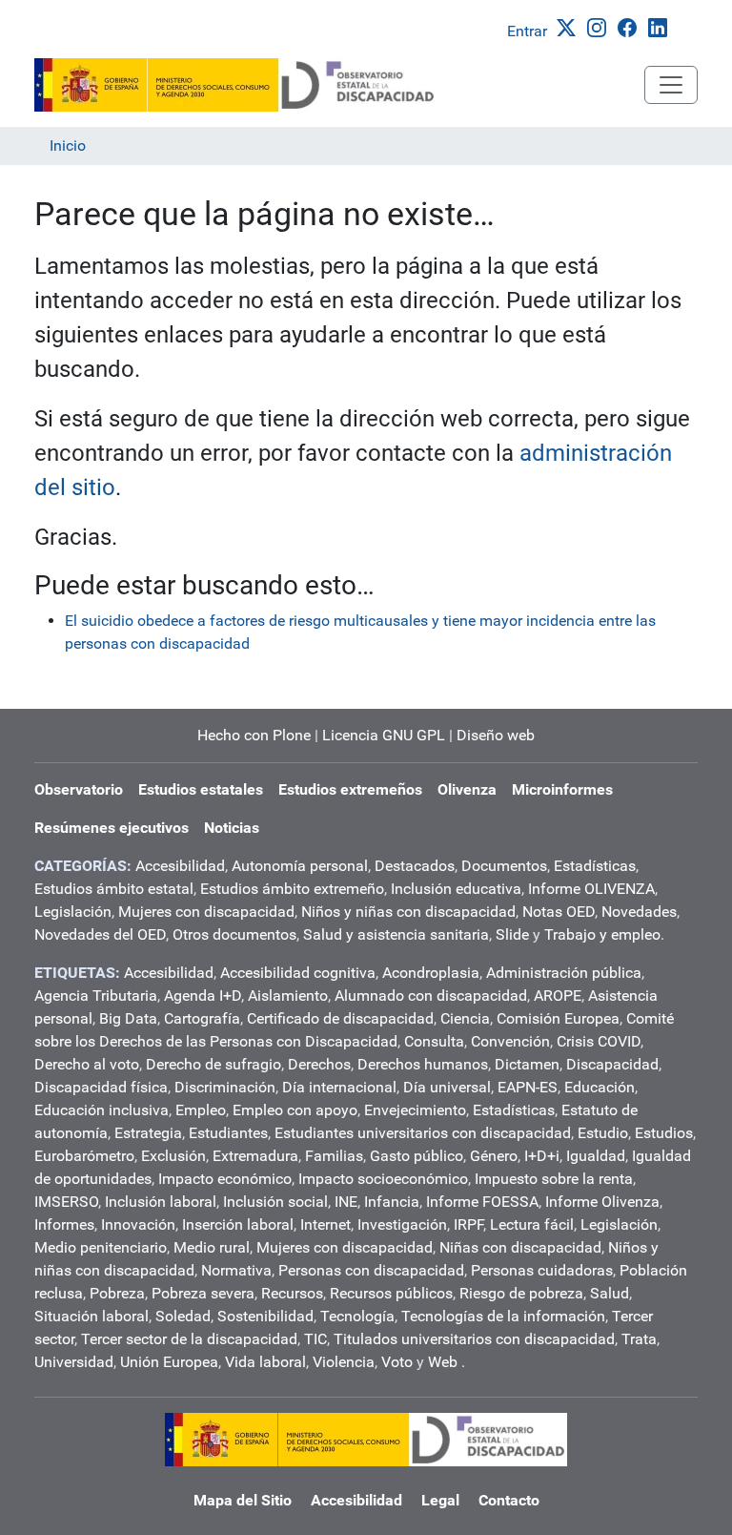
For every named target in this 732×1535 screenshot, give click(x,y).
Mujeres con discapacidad (206, 911)
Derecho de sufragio (213, 1064)
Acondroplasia (430, 973)
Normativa (236, 1270)
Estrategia (148, 1133)
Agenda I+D (202, 995)
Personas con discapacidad (371, 1270)
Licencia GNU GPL (383, 735)
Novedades (639, 911)
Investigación (402, 1224)
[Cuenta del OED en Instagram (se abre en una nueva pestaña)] (600, 26)
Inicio (68, 145)
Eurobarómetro (84, 1156)
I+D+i (541, 1156)
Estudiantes (228, 1133)
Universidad (73, 1362)
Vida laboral (265, 1362)
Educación (599, 1087)
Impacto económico (225, 1179)
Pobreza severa (203, 1293)
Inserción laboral (238, 1224)
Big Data (128, 1018)
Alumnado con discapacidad (431, 995)
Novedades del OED (100, 934)
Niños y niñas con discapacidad (408, 911)
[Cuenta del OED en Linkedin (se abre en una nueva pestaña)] (661, 26)
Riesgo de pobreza (521, 1293)
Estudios (664, 1133)
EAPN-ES (528, 1087)
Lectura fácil (532, 1224)
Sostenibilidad (265, 1316)
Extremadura (255, 1156)
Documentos (504, 866)
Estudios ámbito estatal (113, 889)
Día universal (447, 1087)
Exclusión (173, 1156)
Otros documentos (234, 934)
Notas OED (558, 911)
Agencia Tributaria (95, 995)
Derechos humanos (422, 1064)
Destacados (415, 866)
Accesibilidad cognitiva (298, 973)
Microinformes (562, 789)
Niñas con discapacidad (520, 1247)
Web (443, 1362)
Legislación (73, 911)
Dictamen (527, 1064)
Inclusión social (275, 1202)
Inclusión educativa (456, 889)
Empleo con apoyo (295, 1110)
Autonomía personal (300, 866)
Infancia (391, 1202)
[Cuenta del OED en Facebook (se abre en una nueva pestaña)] (631, 26)
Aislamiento (288, 995)
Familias (334, 1156)
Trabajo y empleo (602, 934)
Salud (609, 1293)
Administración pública (563, 973)
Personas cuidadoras (542, 1270)
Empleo (200, 1110)
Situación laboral (91, 1316)
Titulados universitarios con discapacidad (474, 1339)
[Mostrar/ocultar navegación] (671, 85)
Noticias (231, 828)
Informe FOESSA (482, 1202)
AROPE (557, 995)
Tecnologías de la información (503, 1316)
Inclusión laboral (160, 1202)
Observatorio (78, 789)
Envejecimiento (415, 1110)
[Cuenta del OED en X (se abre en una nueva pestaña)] (570, 26)
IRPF (468, 1224)
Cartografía (202, 1018)
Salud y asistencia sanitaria (396, 934)
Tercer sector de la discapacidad (189, 1339)
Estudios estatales (200, 789)
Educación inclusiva (101, 1110)
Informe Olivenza (602, 1202)
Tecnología (357, 1316)
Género (494, 1156)
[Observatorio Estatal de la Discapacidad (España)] (235, 85)
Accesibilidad (180, 866)
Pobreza (117, 1293)
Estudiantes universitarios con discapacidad (422, 1133)
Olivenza (467, 789)
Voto (397, 1362)
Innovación (138, 1224)
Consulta (434, 1041)
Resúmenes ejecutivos (111, 828)
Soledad (183, 1316)
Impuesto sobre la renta (554, 1179)
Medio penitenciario (100, 1247)
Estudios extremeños (350, 789)
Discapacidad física (101, 1087)
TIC (315, 1339)
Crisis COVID (598, 1041)
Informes (64, 1224)
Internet (325, 1224)
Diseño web (496, 735)
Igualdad (595, 1156)
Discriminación (224, 1087)
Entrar (527, 31)
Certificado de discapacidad (340, 1018)
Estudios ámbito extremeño (292, 889)
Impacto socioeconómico (383, 1179)
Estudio (603, 1133)
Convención (510, 1041)
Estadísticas (595, 866)
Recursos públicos (391, 1293)
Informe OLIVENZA (591, 889)
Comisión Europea (558, 1018)
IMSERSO (66, 1202)
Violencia (344, 1362)
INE (346, 1202)
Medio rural (211, 1247)
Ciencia (465, 1018)
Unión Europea (169, 1362)
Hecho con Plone (254, 735)
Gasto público (416, 1156)
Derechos (319, 1064)
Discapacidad (612, 1064)
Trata (639, 1339)
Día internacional (339, 1087)
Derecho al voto (86, 1064)
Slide (512, 934)
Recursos (292, 1293)
